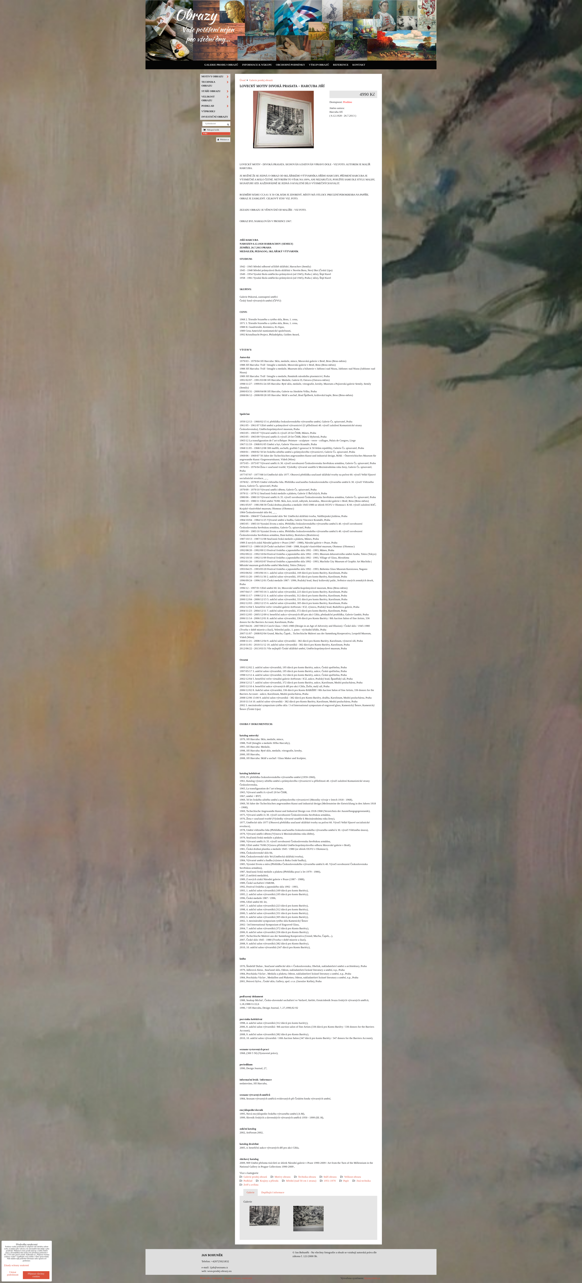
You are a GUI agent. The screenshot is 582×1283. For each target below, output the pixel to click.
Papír (346, 1180)
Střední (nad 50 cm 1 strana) (301, 1180)
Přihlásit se (224, 140)
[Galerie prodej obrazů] (291, 60)
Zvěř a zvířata (251, 1184)
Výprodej (208, 111)
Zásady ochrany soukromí (238, 1278)
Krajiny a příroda (269, 1180)
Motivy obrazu (283, 1176)
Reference (340, 64)
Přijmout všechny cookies (36, 1275)
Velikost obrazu (352, 1176)
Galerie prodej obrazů (221, 64)
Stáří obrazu (330, 1176)
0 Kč (205, 133)
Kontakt (358, 64)
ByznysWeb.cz (372, 1278)
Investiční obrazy (214, 116)
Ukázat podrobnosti (12, 1273)
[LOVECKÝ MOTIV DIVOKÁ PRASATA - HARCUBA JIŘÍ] (283, 120)
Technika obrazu (307, 1176)
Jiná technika (363, 1180)
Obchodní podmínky (290, 64)
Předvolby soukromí (211, 1278)
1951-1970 (330, 1180)
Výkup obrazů (319, 64)
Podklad (248, 1180)
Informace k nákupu (257, 64)
